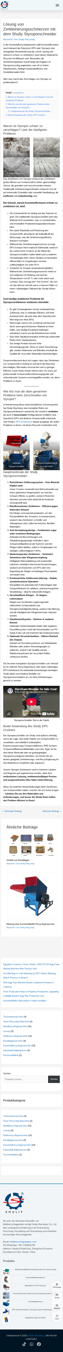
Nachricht (7, 39)
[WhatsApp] (32, 1344)
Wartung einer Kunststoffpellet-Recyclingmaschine (30, 924)
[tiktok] (24, 1344)
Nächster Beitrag (52, 811)
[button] (57, 5)
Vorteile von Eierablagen (17, 860)
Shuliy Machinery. (36, 1335)
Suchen (7, 1073)
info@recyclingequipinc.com (23, 1242)
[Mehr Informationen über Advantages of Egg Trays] (31, 845)
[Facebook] (39, 1344)
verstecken (18, 93)
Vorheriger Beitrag (11, 811)
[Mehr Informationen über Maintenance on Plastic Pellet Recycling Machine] (31, 896)
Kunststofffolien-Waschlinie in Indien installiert (24, 1001)
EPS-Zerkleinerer (24, 422)
